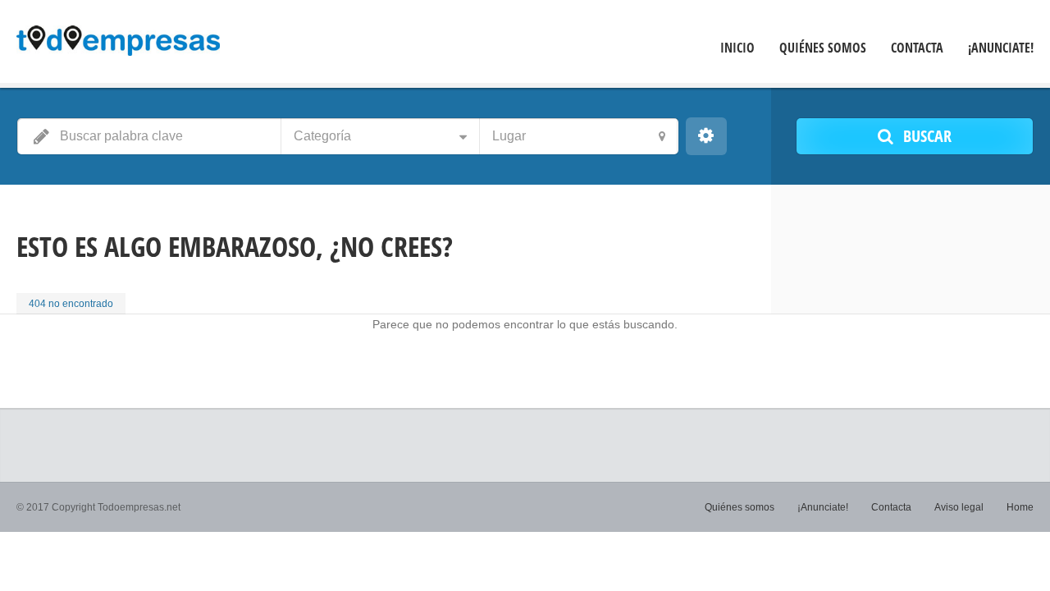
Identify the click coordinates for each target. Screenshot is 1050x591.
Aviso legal (959, 507)
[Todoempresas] (118, 43)
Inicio (737, 48)
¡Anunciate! (1001, 48)
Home (1020, 507)
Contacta (917, 48)
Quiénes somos (822, 48)
